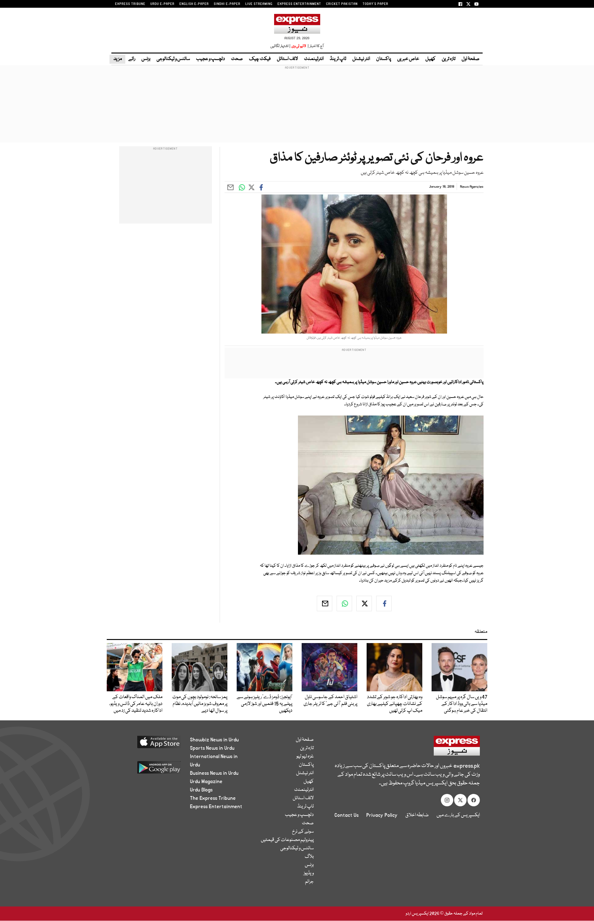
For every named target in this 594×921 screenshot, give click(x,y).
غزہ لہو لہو (305, 756)
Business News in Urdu (214, 773)
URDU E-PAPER (162, 4)
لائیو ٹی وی (298, 46)
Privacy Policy (382, 815)
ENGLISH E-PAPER (194, 4)
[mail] (324, 603)
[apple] (147, 744)
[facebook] (384, 603)
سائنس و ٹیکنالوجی (173, 59)
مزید (117, 59)
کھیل (430, 59)
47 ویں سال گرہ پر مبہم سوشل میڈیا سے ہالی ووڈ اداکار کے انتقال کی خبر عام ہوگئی (461, 703)
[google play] (147, 769)
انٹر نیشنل (361, 59)
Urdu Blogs (201, 790)
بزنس (145, 59)
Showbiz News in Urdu (214, 740)
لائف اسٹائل (287, 59)
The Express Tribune (213, 798)
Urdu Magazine (206, 781)
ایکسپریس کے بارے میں (458, 815)
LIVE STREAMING (259, 4)
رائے (131, 59)
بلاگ (309, 856)
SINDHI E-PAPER (227, 4)
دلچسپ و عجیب (210, 59)
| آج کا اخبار (315, 46)
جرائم (309, 881)
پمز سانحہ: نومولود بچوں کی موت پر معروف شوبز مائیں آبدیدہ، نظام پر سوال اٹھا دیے (199, 703)
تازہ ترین (448, 59)
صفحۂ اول (471, 59)
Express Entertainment (216, 806)
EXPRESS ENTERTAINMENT (299, 4)
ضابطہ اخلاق (417, 815)
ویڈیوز (308, 873)
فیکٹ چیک (260, 59)
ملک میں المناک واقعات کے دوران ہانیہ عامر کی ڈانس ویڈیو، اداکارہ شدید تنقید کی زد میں (135, 703)
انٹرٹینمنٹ (314, 59)
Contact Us (346, 815)
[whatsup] (344, 603)
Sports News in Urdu (212, 748)
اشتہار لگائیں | (280, 46)
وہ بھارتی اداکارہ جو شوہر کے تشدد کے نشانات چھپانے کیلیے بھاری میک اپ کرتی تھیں (394, 703)
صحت (237, 59)
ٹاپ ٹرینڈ (338, 59)
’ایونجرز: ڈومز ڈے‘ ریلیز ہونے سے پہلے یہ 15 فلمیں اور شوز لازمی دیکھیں (264, 703)
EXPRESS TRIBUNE (130, 4)
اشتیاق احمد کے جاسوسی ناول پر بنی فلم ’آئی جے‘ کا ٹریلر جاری (330, 700)
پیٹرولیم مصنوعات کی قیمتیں (287, 840)
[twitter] (364, 603)
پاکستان (383, 59)
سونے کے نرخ (303, 831)
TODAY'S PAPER (375, 4)
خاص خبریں (408, 59)
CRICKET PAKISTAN (342, 4)
